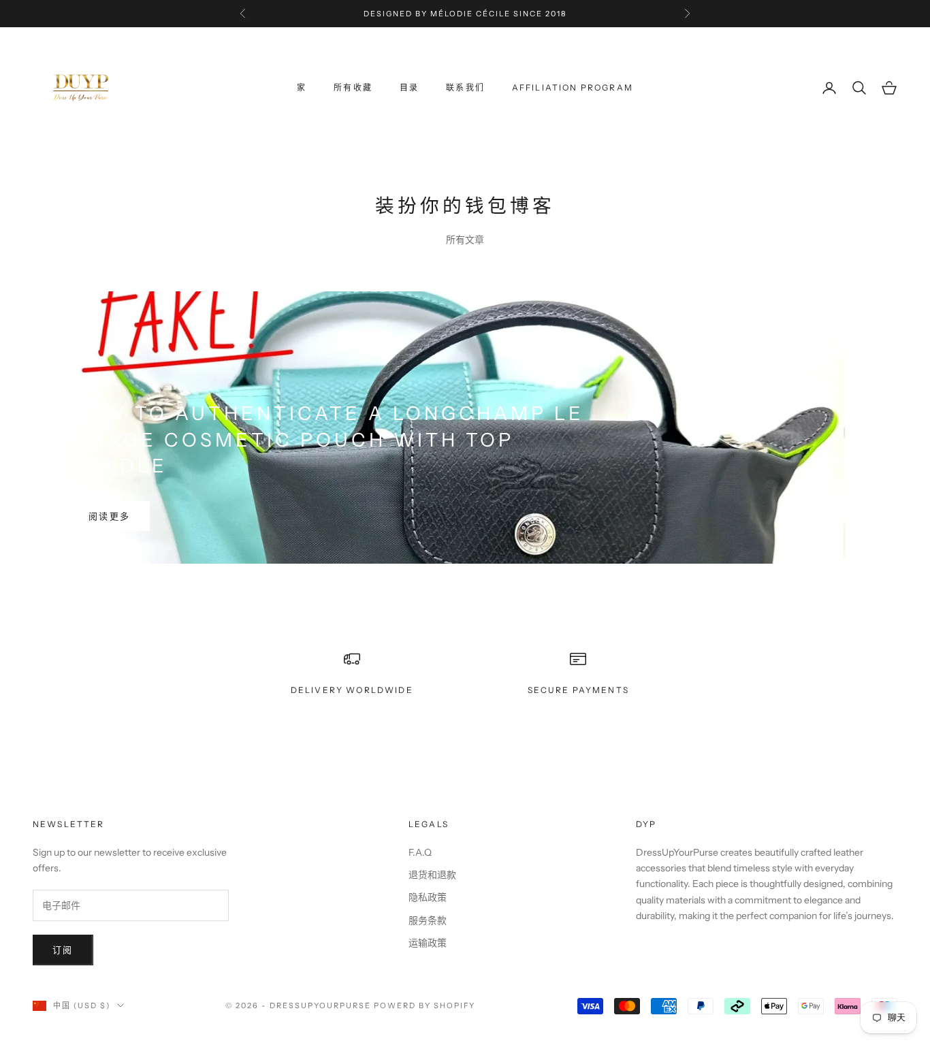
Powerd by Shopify (425, 1005)
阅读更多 (109, 516)
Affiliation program (572, 87)
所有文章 (465, 239)
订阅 (63, 949)
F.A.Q (420, 852)
